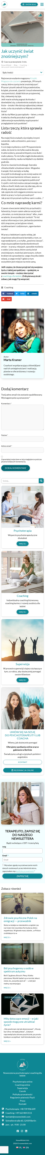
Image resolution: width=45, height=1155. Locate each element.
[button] (42, 4)
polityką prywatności (25, 871)
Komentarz (6, 403)
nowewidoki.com (25, 1143)
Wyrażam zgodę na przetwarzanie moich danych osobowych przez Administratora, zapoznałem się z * (19, 868)
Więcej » (7, 937)
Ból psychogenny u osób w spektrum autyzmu (18, 970)
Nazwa (4, 435)
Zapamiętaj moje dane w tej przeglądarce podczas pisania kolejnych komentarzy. (21, 460)
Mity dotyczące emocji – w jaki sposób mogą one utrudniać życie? (21, 1022)
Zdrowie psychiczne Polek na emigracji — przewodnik (20, 919)
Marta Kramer (13, 359)
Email (4, 856)
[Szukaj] (41, 480)
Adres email (6, 446)
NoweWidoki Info (22, 1140)
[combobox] (20, 480)
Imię (4, 847)
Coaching (8, 287)
